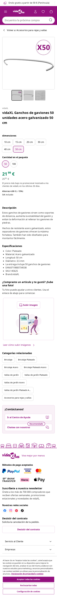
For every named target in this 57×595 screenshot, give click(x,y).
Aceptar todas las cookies (28, 579)
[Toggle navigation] (5, 11)
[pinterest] (16, 510)
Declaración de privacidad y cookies (27, 574)
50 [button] (5, 163)
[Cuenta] (35, 11)
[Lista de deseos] (43, 11)
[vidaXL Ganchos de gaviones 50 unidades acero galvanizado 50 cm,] (28, 63)
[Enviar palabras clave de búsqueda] (50, 20)
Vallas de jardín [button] (11, 375)
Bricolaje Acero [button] (11, 367)
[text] (8, 174)
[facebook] (4, 510)
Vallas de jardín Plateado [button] (35, 375)
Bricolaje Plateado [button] (26, 359)
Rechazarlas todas (28, 585)
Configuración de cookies (28, 591)
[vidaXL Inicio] (19, 12)
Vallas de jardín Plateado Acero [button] (18, 390)
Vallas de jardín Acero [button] (14, 382)
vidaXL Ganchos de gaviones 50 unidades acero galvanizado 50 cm (28, 117)
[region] (28, 575)
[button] (26, 3)
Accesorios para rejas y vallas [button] (17, 397)
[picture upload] (28, 324)
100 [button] (14, 163)
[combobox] (28, 20)
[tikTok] (22, 510)
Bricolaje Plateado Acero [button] (35, 367)
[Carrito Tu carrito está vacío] (51, 11)
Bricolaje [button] (8, 359)
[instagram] (10, 510)
